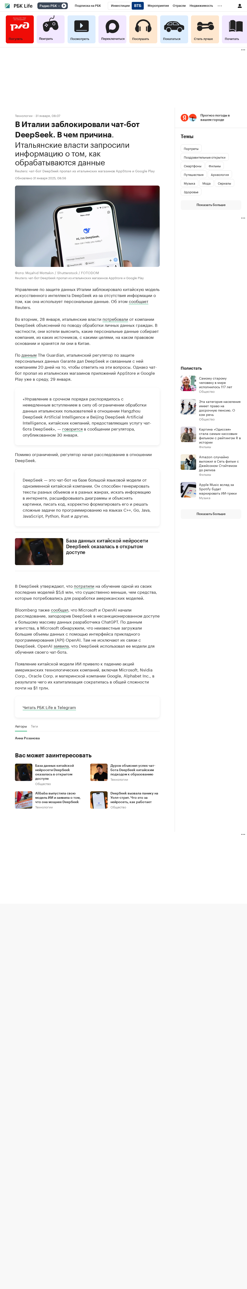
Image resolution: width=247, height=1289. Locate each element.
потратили (84, 585)
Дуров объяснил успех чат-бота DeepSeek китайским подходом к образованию (132, 770)
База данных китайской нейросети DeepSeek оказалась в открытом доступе (107, 546)
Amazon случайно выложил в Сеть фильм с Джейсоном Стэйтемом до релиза (219, 463)
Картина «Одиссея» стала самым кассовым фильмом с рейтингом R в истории (220, 435)
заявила (61, 645)
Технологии (24, 115)
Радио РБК (48, 6)
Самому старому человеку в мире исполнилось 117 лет (215, 382)
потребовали (115, 318)
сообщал (59, 609)
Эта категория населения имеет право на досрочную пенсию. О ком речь (219, 407)
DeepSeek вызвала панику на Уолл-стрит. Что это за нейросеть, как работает (134, 798)
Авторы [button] (21, 726)
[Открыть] (59, 6)
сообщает (138, 300)
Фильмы (205, 447)
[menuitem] (88, 6)
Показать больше (211, 205)
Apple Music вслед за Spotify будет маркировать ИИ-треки (218, 488)
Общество (43, 783)
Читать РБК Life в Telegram (49, 707)
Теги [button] (34, 726)
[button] (211, 118)
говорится (72, 428)
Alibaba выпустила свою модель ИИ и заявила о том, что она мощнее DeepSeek (58, 798)
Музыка (204, 498)
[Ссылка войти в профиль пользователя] (239, 5)
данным (29, 354)
